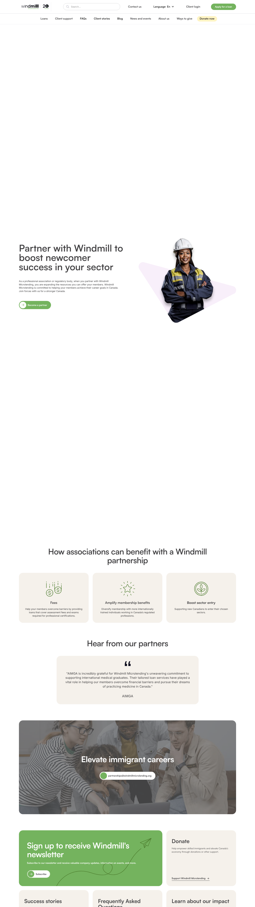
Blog (120, 18)
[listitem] (127, 276)
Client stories (102, 18)
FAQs (83, 18)
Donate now (207, 18)
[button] (163, 7)
